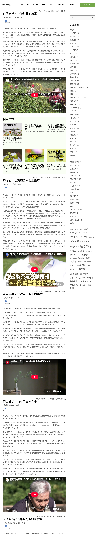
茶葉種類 (73, 182)
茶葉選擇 (88, 269)
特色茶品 (73, 131)
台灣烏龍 (73, 57)
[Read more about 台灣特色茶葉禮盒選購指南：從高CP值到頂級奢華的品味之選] (34, 156)
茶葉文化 (35, 132)
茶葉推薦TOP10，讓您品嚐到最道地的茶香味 (56, 166)
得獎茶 (53, 130)
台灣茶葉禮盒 (84, 241)
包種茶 (72, 50)
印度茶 (72, 53)
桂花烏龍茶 (84, 254)
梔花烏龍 (73, 121)
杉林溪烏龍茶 (88, 251)
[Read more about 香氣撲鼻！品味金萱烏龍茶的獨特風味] (12, 129)
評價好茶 (74, 277)
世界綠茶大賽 (78, 229)
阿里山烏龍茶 (74, 285)
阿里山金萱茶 (82, 285)
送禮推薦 (74, 281)
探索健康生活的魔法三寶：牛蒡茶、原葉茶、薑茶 (34, 127)
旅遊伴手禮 (74, 84)
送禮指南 (90, 278)
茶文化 (84, 265)
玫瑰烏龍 (73, 135)
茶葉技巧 (49, 132)
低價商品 (73, 36)
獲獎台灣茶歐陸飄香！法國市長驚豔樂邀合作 (56, 126)
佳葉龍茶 (73, 40)
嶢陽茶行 (85, 246)
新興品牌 (11, 523)
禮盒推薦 (89, 262)
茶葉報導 (62, 130)
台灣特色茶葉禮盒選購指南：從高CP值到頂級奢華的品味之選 (34, 167)
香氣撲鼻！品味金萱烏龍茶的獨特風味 (12, 139)
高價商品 (73, 213)
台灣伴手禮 (84, 233)
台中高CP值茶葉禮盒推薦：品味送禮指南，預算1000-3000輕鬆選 (12, 167)
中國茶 (72, 33)
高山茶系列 (60, 169)
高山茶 (89, 285)
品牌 (5, 523)
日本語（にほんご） (77, 98)
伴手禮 (85, 229)
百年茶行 (80, 262)
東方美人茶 (74, 114)
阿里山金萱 (74, 203)
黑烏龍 (72, 223)
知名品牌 (17, 523)
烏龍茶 (9, 142)
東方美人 (73, 111)
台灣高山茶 (74, 246)
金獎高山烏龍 (74, 189)
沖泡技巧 (87, 258)
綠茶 (71, 152)
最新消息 (7, 298)
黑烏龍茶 (72, 288)
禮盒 (85, 262)
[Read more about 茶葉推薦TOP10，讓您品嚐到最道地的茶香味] (56, 156)
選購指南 (82, 281)
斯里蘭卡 (73, 77)
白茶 (71, 142)
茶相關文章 (7, 184)
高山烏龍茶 (74, 216)
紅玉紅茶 (72, 265)
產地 (10, 17)
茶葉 (89, 265)
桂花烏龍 (73, 118)
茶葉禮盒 (81, 269)
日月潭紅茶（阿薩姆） (77, 87)
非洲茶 (72, 206)
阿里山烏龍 (74, 199)
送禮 (80, 278)
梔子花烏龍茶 (73, 258)
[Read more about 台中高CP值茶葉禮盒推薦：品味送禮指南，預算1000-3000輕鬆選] (12, 156)
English (72, 30)
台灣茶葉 (74, 241)
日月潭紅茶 (80, 251)
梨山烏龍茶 (81, 258)
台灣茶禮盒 (91, 237)
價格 (71, 43)
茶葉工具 (73, 169)
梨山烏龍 (73, 125)
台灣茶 (6, 17)
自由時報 (73, 155)
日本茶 (72, 91)
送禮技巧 (84, 278)
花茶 (71, 159)
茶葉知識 (14, 142)
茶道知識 (73, 186)
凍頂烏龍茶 (74, 47)
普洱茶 (72, 101)
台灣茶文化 (83, 237)
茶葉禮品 (72, 269)
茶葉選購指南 (84, 274)
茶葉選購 (74, 273)
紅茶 (71, 148)
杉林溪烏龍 (74, 108)
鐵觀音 (72, 196)
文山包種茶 (74, 74)
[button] (22, 4)
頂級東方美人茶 (75, 210)
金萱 (71, 193)
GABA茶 (72, 229)
